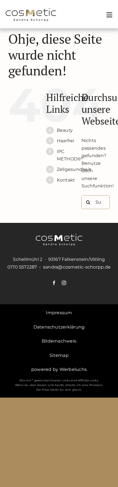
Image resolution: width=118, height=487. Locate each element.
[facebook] (54, 283)
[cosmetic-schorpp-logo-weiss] (59, 236)
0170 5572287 (22, 267)
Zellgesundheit (74, 169)
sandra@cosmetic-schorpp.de (77, 267)
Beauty (65, 130)
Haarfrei (65, 140)
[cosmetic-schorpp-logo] (30, 10)
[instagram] (64, 283)
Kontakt (66, 180)
